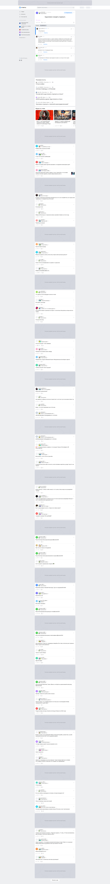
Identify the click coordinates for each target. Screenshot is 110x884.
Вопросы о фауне (46, 102)
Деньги (44, 97)
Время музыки (44, 341)
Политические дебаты (46, 699)
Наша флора (44, 658)
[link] (44, 118)
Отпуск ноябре (40, 84)
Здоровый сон (44, 593)
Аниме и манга (44, 349)
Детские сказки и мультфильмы (48, 807)
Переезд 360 (44, 221)
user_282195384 (40, 82)
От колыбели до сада (45, 146)
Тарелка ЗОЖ (44, 545)
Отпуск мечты (43, 13)
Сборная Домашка (45, 300)
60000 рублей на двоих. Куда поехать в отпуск (49, 99)
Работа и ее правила (45, 389)
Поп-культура (44, 514)
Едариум (43, 857)
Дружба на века (44, 849)
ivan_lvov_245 (39, 102)
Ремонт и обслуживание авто (47, 413)
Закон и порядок (45, 162)
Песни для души (45, 691)
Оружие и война (44, 561)
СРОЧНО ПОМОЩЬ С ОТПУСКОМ (45, 89)
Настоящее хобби (45, 170)
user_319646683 (40, 87)
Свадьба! (43, 641)
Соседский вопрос (45, 742)
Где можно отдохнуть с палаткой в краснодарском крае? (52, 104)
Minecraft (43, 154)
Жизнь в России (44, 462)
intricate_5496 (39, 97)
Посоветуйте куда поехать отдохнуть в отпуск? (49, 94)
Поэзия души (44, 454)
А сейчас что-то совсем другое (48, 308)
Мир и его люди (44, 195)
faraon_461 (39, 92)
